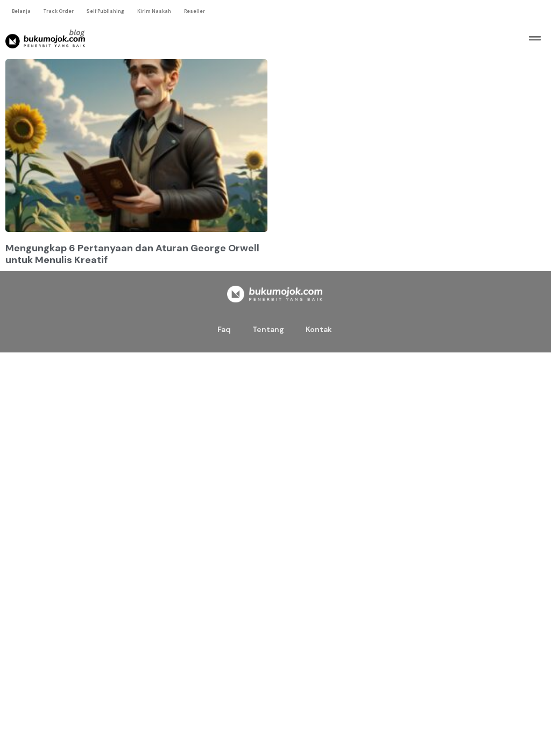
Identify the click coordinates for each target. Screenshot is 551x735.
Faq (224, 329)
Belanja (21, 11)
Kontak (319, 329)
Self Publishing (105, 11)
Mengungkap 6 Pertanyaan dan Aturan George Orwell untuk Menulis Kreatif (132, 254)
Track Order (59, 11)
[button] (534, 38)
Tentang (268, 329)
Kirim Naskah (154, 11)
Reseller (194, 11)
